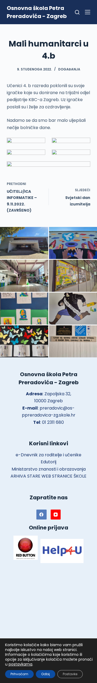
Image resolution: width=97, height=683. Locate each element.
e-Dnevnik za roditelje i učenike (48, 455)
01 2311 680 (53, 422)
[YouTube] (56, 515)
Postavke (70, 674)
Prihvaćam (19, 674)
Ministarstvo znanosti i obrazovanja (49, 469)
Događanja (69, 69)
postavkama (20, 664)
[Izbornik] (87, 12)
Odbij (45, 674)
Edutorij (48, 462)
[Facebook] (41, 515)
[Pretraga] (77, 12)
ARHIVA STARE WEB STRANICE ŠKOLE (48, 476)
